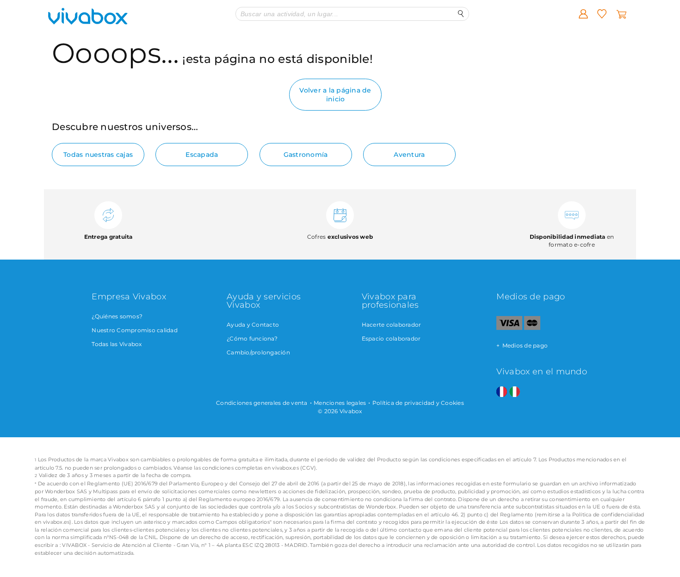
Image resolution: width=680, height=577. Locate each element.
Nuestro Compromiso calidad (135, 330)
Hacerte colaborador (391, 324)
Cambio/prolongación (258, 352)
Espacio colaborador (391, 338)
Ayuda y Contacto (253, 324)
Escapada (201, 154)
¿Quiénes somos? (117, 316)
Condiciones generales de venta (262, 402)
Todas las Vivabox (117, 344)
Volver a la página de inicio (335, 94)
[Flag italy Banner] (514, 392)
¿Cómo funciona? (252, 338)
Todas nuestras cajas (98, 154)
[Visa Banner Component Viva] (509, 327)
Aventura (409, 154)
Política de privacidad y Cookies (418, 402)
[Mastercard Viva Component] (532, 327)
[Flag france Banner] (501, 392)
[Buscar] (460, 13)
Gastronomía (306, 154)
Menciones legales (340, 402)
